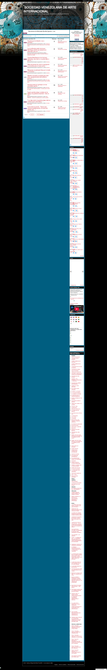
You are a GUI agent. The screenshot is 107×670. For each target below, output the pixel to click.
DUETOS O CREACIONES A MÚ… (78, 161)
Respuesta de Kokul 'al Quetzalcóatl (62, 86)
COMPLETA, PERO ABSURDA (75, 386)
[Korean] (73, 321)
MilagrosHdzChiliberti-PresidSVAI (36, 663)
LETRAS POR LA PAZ (77, 166)
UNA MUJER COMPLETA (76, 473)
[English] (71, 317)
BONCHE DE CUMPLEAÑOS (78, 239)
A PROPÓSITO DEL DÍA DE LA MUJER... (77, 367)
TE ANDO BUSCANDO (76, 469)
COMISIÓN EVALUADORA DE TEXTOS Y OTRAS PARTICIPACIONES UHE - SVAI (76, 518)
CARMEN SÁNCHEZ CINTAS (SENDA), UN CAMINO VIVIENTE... (76, 493)
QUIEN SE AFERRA (75, 454)
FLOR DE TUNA (74, 406)
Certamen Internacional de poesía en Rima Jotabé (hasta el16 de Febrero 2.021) (38, 44)
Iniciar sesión (90, 0)
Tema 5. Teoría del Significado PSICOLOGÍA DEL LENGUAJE (76, 647)
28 (77, 173)
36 (74, 173)
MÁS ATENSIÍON (81, 54)
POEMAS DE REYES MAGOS (77, 244)
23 (74, 163)
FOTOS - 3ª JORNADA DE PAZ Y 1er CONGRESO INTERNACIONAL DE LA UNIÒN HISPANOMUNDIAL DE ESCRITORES (77, 539)
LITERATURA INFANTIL (77, 192)
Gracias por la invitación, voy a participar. (35, 41)
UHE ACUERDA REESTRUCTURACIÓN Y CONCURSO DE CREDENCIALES (76, 613)
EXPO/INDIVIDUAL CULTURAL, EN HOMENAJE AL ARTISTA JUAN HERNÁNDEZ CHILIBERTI (77, 531)
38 (74, 183)
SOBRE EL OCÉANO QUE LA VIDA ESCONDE (76, 465)
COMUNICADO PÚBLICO (76, 522)
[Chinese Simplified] (78, 321)
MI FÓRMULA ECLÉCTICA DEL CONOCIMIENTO (76, 489)
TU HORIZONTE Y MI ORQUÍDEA (76, 471)
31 (74, 168)
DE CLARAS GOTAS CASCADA (75, 389)
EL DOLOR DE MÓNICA (76, 392)
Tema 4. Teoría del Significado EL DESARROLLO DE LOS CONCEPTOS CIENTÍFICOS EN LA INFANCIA (77, 641)
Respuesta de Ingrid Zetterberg (61, 93)
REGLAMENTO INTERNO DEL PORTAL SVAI (76, 656)
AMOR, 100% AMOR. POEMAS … (77, 181)
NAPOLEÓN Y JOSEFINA (76, 426)
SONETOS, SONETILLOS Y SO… (78, 250)
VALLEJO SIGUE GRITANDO (75, 476)
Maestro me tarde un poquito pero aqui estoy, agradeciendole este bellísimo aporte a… (38, 77)
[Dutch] (73, 319)
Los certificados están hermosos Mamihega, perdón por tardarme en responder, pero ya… (36, 50)
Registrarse (85, 0)
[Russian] (76, 319)
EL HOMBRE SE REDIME (76, 393)
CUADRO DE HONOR (74, 303)
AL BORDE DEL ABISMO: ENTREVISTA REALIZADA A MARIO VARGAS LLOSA (76, 514)
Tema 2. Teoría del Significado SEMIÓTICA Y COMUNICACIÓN (76, 632)
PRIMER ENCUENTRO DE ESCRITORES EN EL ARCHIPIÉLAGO (76, 607)
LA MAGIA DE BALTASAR (76, 482)
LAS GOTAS (74, 417)
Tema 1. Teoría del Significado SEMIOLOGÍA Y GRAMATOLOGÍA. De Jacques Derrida (77, 627)
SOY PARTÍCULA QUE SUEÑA (76, 485)
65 (74, 189)
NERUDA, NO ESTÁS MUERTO (75, 430)
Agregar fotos (73, 285)
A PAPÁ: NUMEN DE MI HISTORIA (76, 362)
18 (77, 241)
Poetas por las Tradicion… (77, 224)
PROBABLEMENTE (82, 140)
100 (75, 216)
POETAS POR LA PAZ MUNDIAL (77, 229)
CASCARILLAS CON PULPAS (75, 377)
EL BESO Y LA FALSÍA (76, 391)
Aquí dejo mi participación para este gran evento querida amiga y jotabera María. (38, 81)
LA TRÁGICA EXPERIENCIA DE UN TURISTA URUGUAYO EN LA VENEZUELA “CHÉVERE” (76, 549)
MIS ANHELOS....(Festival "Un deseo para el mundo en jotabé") (38, 97)
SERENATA (74, 460)
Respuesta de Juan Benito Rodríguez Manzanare (62, 77)
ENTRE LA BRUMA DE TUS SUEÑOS (77, 398)
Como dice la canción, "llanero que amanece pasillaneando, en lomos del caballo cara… (37, 108)
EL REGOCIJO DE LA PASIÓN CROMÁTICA (76, 396)
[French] (73, 317)
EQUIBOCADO (81, 104)
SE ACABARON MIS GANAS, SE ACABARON (76, 459)
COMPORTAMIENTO (82, 60)
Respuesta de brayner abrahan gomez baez (62, 108)
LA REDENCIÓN (75, 415)
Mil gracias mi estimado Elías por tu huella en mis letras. (38, 70)
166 (75, 211)
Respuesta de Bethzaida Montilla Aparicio (62, 42)
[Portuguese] (78, 319)
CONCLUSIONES (81, 110)
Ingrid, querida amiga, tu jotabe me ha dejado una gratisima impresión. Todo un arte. (38, 93)
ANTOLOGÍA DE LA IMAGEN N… (78, 214)
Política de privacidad (71, 664)
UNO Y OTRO (74, 474)
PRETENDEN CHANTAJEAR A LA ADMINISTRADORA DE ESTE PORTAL (77, 590)
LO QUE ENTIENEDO (82, 98)
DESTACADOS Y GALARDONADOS (76, 187)
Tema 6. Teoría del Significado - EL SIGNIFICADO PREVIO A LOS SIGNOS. (76, 652)
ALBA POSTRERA (75, 370)
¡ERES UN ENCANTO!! (76, 357)
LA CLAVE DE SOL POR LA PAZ (77, 413)
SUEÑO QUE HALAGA (76, 467)
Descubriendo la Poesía (77, 208)
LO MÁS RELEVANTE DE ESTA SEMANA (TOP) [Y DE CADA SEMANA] (76, 563)
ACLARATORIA (81, 107)
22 (77, 194)
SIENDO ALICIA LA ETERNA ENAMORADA (76, 463)
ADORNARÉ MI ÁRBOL (76, 369)
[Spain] (78, 317)
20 (77, 189)
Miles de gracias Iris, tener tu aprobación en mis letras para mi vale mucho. (38, 65)
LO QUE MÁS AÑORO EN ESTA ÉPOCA (76, 567)
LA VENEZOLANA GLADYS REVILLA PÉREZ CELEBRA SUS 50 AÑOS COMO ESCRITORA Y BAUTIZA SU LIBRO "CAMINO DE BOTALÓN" (77, 556)
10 (77, 158)
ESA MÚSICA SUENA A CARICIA (76, 401)
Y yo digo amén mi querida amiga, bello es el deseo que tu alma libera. (38, 100)
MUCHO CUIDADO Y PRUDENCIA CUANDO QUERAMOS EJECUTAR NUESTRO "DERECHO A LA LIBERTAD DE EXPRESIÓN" (77, 580)
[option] (77, 271)
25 (74, 153)
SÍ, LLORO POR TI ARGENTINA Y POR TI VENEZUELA (76, 604)
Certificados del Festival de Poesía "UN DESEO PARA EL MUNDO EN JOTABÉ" (37, 54)
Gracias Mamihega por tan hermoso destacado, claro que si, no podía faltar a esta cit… (38, 59)
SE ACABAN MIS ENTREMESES (75, 456)
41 (77, 216)
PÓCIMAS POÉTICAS (77, 175)
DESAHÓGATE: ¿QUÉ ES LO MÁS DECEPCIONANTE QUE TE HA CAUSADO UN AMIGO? (77, 525)
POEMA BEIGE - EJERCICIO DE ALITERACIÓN (75, 451)
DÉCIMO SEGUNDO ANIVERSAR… (76, 203)
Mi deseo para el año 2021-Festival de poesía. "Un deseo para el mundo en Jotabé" (38, 88)
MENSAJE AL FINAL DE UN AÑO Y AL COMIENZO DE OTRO (77, 574)
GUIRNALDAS (74, 407)
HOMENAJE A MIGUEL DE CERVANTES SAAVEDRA (77, 545)
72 (74, 158)
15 (77, 163)
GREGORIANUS (75, 481)
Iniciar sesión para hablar (100, 669)
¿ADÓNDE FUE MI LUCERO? (75, 359)
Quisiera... (48, 61)
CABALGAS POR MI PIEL (76, 372)
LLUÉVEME (74, 418)
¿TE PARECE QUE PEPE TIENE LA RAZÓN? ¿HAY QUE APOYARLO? (76, 505)
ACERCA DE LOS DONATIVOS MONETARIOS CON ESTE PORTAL (77, 509)
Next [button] (83, 271)
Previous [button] (71, 271)
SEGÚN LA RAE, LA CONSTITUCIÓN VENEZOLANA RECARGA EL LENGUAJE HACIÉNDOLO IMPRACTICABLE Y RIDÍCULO (76, 596)
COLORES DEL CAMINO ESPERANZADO (76, 383)
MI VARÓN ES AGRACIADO (77, 424)
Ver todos (82, 145)
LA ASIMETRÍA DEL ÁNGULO (75, 411)
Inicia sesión (77, 36)
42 (77, 183)
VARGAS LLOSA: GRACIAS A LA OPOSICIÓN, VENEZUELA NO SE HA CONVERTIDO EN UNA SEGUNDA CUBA (77, 619)
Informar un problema (62, 664)
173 (75, 232)
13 (74, 206)
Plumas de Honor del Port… (78, 196)
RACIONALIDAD (81, 136)
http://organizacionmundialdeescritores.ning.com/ (76, 298)
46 (74, 237)
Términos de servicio (80, 664)
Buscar (105, 0)
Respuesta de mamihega (62, 49)
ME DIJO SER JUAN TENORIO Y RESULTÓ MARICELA (76, 421)
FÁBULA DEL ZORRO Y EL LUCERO (77, 404)
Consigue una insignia (80, 350)
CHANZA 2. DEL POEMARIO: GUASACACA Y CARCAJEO (77, 380)
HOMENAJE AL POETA (77, 234)
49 (74, 247)
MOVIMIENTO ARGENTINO (78, 155)
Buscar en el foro (35, 36)
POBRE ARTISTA (75, 448)
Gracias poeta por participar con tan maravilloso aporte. (37, 85)
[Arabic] (76, 321)
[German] (76, 317)
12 (37, 114)
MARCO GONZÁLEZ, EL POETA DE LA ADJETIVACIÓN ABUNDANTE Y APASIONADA (76, 498)
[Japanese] (71, 321)
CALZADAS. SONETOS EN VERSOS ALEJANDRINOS (77, 374)
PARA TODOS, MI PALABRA (75, 446)
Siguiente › (42, 114)
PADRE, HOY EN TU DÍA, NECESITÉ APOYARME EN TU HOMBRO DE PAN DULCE (77, 436)
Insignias (56, 664)
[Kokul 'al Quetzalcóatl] (25, 86)
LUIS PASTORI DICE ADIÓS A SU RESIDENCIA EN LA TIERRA (77, 570)
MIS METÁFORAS (75, 425)
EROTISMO (75, 170)
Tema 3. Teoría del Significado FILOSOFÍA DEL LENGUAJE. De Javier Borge (77, 636)
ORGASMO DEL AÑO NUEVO (76, 433)
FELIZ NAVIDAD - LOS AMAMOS (76, 535)
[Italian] (71, 319)
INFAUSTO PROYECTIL (76, 409)
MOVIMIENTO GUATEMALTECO (76, 150)
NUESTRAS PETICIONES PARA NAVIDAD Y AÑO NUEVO (76, 586)
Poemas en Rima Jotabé (77, 219)
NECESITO (74, 428)
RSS (24, 117)
